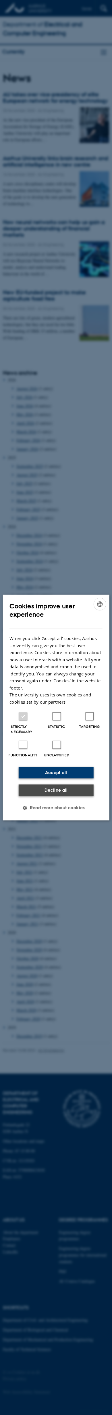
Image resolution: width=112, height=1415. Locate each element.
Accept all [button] (56, 772)
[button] (56, 807)
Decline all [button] (56, 790)
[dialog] (56, 708)
